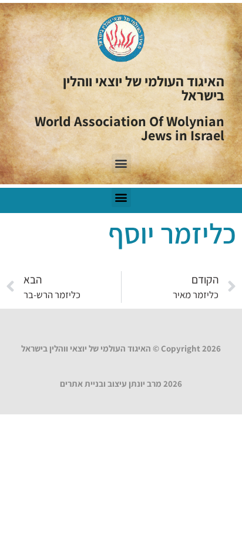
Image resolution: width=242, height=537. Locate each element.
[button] (121, 163)
